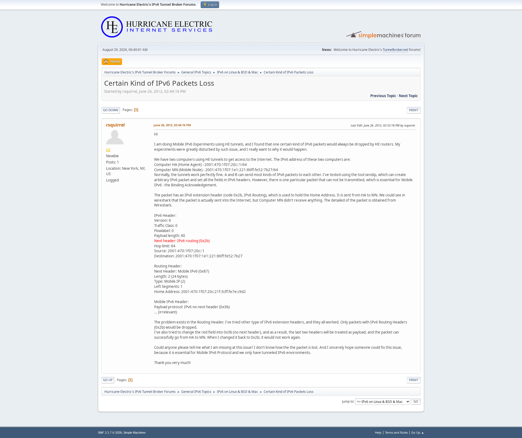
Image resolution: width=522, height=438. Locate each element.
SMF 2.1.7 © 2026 (110, 432)
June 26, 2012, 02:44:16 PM (172, 125)
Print (413, 110)
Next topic (408, 95)
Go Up (108, 380)
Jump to (347, 401)
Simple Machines (134, 432)
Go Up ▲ (417, 432)
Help (378, 432)
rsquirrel (115, 125)
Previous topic (383, 95)
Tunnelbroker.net (395, 49)
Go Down (110, 110)
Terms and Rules (396, 432)
